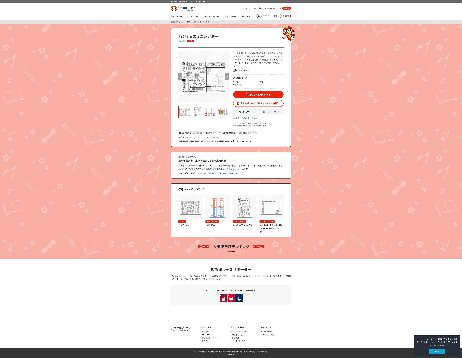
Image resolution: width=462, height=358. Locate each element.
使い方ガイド (247, 111)
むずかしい (217, 133)
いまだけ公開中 (241, 70)
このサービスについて (240, 331)
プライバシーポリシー (210, 338)
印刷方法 (235, 338)
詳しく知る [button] (439, 345)
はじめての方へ (266, 8)
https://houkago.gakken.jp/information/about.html (217, 173)
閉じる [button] (437, 351)
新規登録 (287, 8)
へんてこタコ (183, 225)
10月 (239, 133)
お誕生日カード (211, 225)
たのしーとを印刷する (260, 94)
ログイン (278, 8)
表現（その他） (212, 221)
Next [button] (227, 76)
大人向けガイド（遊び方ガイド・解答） (259, 103)
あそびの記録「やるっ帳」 (247, 118)
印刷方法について (272, 111)
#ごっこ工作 (191, 137)
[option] (203, 76)
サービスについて (251, 8)
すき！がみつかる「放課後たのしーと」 (182, 8)
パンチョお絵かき (267, 221)
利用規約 (205, 331)
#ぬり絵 (216, 137)
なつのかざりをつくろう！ (243, 225)
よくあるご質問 (268, 334)
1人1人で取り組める (197, 133)
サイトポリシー (208, 334)
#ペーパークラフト (204, 137)
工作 (190, 41)
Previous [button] (180, 76)
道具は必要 (252, 133)
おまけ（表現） (239, 221)
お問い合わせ (267, 331)
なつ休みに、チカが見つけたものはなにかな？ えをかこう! (271, 228)
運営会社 (205, 341)
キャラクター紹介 (239, 341)
